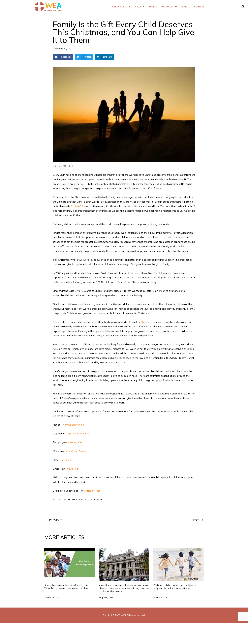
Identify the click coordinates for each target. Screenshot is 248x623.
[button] (243, 6)
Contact (199, 6)
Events (153, 6)
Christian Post (92, 490)
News (137, 6)
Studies (145, 322)
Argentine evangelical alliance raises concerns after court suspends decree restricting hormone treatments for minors (124, 588)
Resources (167, 6)
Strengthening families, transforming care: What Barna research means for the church (67, 587)
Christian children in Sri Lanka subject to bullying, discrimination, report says (174, 587)
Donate (185, 6)
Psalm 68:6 (77, 206)
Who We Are (119, 6)
